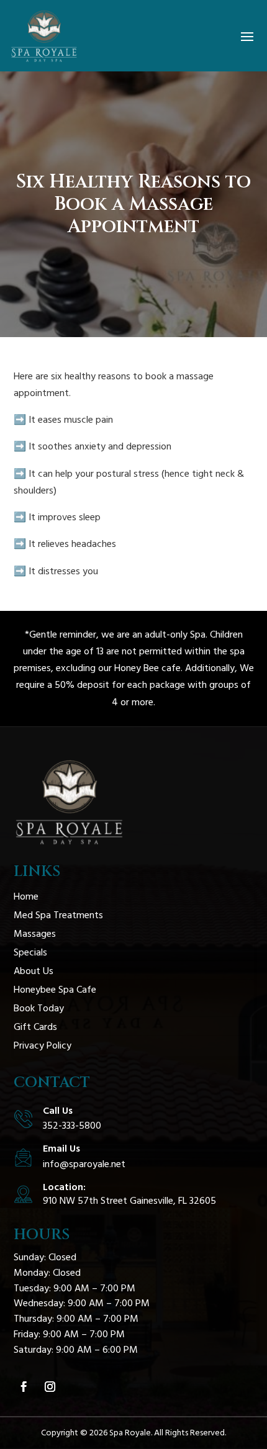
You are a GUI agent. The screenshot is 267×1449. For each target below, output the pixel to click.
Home (26, 896)
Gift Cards (35, 1027)
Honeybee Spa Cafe (55, 989)
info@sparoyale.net (84, 1164)
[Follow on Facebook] (24, 1386)
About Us (33, 971)
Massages (35, 934)
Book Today (39, 1008)
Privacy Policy (42, 1045)
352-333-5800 (72, 1125)
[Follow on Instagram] (50, 1386)
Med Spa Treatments (58, 915)
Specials (30, 952)
